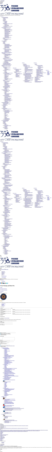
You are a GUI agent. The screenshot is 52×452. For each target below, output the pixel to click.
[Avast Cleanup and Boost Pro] (3, 299)
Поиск (1, 449)
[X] (3, 283)
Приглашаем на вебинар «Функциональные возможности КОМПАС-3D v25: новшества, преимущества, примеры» (14, 425)
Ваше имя (1, 322)
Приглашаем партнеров (3, 435)
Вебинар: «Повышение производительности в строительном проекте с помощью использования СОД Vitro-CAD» (14, 428)
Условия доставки (2, 437)
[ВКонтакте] (0, 283)
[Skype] (6, 283)
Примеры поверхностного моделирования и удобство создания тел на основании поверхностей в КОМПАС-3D (13, 431)
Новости (1, 433)
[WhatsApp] (5, 283)
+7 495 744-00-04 (2, 0)
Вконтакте (3, 281)
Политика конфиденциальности (4, 434)
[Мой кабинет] (0, 255)
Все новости (1, 424)
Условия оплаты (2, 436)
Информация (1, 438)
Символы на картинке (3, 332)
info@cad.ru (1, 445)
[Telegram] (7, 283)
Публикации (1, 439)
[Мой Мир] (2, 283)
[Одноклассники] (1, 283)
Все (0, 429)
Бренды (1, 440)
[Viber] (4, 283)
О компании (1, 432)
